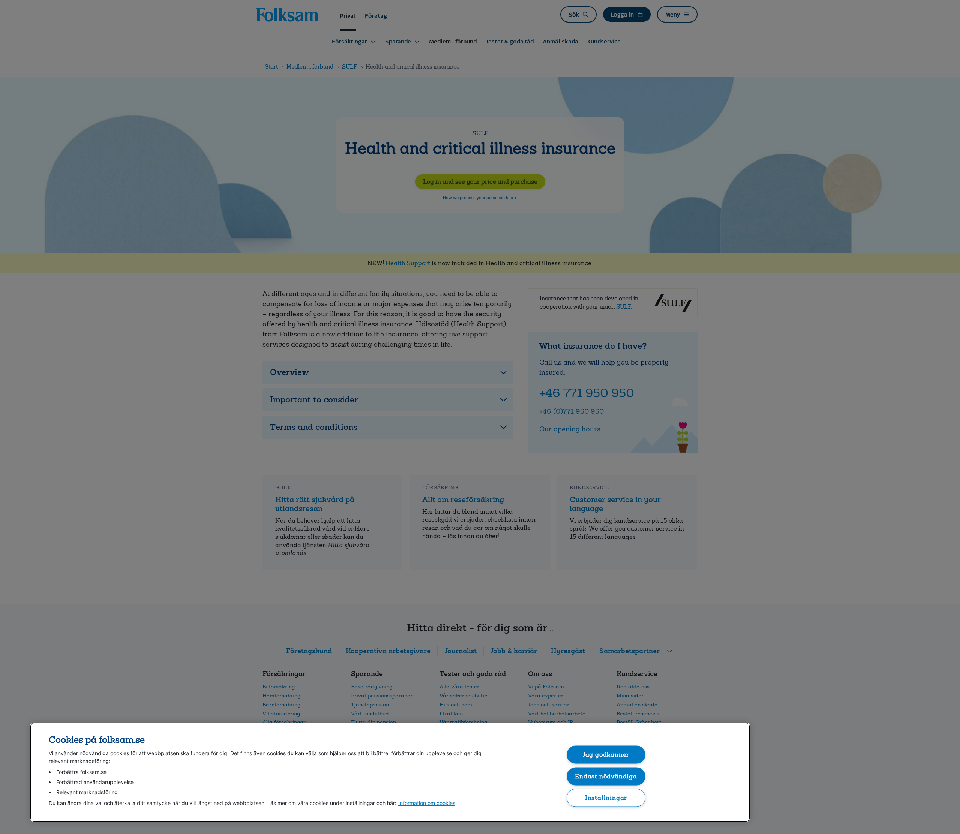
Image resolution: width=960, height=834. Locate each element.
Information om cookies (426, 803)
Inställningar (606, 798)
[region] (390, 772)
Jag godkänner (606, 754)
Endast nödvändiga (606, 776)
